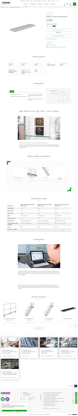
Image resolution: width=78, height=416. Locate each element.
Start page (2, 7)
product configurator (52, 271)
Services (47, 4)
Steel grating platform (68, 318)
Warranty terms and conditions (38, 414)
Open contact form (31, 398)
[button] (64, 4)
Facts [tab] (12, 91)
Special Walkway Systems (8, 377)
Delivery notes (31, 414)
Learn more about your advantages (50, 408)
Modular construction (59, 179)
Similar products (39, 328)
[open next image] (75, 325)
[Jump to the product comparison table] (56, 24)
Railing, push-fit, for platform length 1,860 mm (10, 319)
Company (53, 4)
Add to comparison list (52, 39)
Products (26, 4)
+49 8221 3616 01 (31, 397)
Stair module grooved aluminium (29, 319)
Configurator (33, 4)
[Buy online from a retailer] (28, 230)
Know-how (40, 4)
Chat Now (30, 399)
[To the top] (75, 386)
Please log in (58, 32)
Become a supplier (47, 414)
